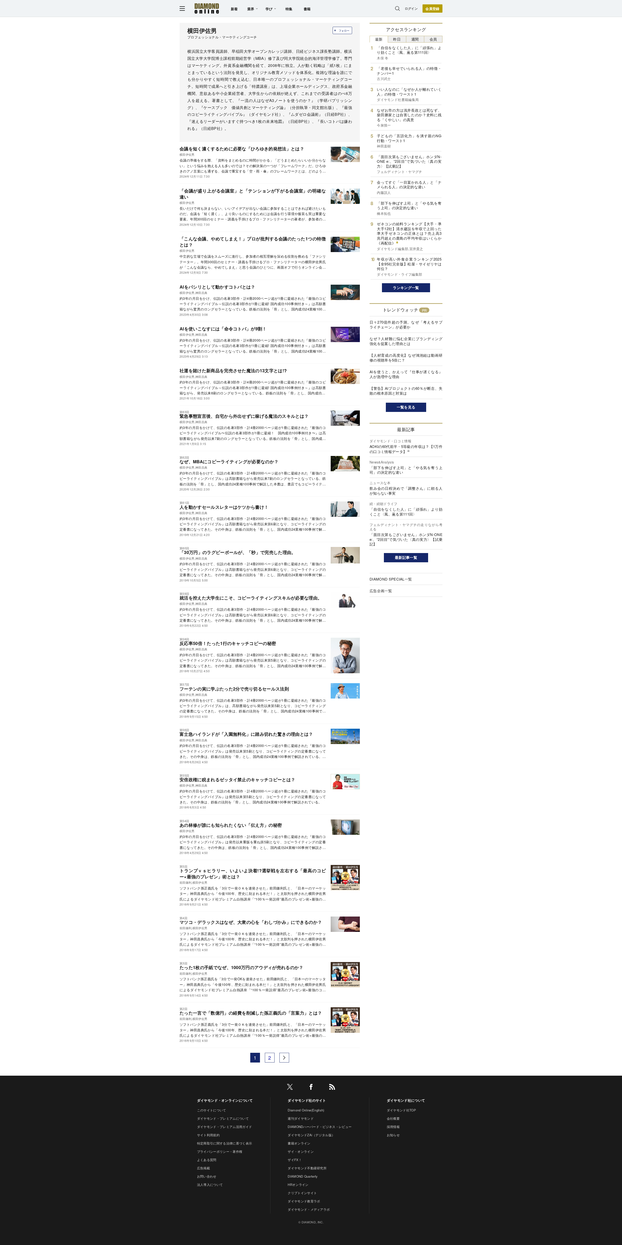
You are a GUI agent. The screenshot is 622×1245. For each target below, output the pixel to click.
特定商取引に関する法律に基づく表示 (224, 1143)
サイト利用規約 (208, 1135)
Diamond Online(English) (306, 1110)
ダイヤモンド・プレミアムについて (223, 1118)
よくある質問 (206, 1159)
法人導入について (210, 1184)
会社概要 (393, 1118)
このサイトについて (211, 1110)
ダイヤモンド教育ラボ (304, 1201)
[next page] (284, 1058)
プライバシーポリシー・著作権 (219, 1151)
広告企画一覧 (381, 590)
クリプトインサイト (302, 1192)
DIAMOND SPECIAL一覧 (391, 579)
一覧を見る (406, 407)
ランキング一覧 (406, 287)
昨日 (397, 39)
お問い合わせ (206, 1176)
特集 (289, 8)
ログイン (411, 8)
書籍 (307, 8)
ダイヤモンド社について (406, 1100)
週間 (415, 39)
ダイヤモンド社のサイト (307, 1100)
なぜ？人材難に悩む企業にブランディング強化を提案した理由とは (406, 341)
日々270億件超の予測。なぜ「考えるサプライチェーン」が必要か (406, 324)
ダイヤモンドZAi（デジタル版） (311, 1135)
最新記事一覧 (406, 557)
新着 (234, 8)
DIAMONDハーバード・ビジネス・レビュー (320, 1126)
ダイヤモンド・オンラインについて (225, 1100)
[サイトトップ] (207, 8)
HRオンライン (298, 1184)
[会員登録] (432, 8)
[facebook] (311, 1087)
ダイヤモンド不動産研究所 (307, 1168)
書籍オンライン (299, 1143)
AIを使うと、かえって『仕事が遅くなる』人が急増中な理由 (406, 374)
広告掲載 (203, 1168)
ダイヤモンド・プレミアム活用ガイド (224, 1126)
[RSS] (332, 1087)
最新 (379, 39)
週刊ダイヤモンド (301, 1118)
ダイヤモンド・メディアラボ (309, 1209)
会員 (433, 39)
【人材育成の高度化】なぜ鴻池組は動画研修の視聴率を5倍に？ (406, 358)
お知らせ (393, 1135)
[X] (290, 1087)
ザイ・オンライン (301, 1151)
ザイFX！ (295, 1159)
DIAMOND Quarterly (303, 1176)
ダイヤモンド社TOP (401, 1110)
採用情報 (393, 1126)
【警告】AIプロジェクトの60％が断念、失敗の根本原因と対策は (406, 391)
